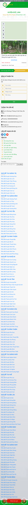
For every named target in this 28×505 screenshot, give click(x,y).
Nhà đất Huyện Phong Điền (8, 384)
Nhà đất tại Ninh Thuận (9, 236)
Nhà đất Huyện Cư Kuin (7, 407)
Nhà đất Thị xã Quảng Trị (8, 186)
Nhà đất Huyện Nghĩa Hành (8, 357)
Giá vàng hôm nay (8, 141)
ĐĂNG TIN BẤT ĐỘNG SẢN (17, 1)
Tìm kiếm (3, 161)
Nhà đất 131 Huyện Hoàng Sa (9, 480)
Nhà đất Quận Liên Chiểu (8, 492)
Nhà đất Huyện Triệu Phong (8, 181)
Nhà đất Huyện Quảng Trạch (9, 199)
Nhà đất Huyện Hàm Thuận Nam (10, 346)
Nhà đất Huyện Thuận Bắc (8, 239)
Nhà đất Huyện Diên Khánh (8, 317)
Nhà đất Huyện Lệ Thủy (7, 201)
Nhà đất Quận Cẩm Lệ (7, 487)
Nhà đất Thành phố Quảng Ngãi (10, 371)
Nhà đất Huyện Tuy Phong (8, 339)
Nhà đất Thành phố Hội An (8, 469)
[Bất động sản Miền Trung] (14, 4)
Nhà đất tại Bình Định (8, 427)
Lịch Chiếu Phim (7, 150)
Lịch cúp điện (7, 145)
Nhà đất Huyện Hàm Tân (8, 344)
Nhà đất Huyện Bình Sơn (8, 364)
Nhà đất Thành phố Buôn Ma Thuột (11, 424)
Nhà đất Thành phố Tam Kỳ (8, 474)
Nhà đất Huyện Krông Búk (8, 400)
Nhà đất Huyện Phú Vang (8, 389)
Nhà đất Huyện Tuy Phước (8, 437)
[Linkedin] (5, 134)
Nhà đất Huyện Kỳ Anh (7, 292)
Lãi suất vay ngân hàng (10, 147)
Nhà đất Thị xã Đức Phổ (7, 359)
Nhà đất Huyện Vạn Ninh (8, 324)
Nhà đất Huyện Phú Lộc (7, 377)
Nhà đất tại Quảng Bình (9, 196)
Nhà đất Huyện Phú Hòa (8, 221)
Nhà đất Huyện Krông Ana (8, 405)
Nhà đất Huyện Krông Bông (8, 402)
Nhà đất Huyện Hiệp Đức (8, 455)
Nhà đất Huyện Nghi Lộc (8, 267)
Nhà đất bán (14, 60)
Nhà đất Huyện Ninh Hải (8, 246)
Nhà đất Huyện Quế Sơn (8, 452)
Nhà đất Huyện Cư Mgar (8, 419)
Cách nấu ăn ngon (6, 158)
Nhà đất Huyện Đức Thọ (7, 306)
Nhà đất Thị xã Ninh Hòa (8, 321)
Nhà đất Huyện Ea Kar (7, 398)
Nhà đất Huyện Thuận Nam (8, 244)
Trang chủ (5, 14)
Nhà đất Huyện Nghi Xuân (8, 304)
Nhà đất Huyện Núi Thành (8, 467)
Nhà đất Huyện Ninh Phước (8, 249)
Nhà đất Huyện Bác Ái (7, 242)
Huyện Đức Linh (5, 65)
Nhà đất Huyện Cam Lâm (8, 314)
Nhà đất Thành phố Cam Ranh (9, 312)
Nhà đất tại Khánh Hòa (9, 309)
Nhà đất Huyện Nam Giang (8, 450)
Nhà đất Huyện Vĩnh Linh (8, 193)
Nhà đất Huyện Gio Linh (7, 178)
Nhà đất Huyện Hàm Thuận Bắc (10, 337)
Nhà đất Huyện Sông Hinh (8, 224)
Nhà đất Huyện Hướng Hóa (8, 176)
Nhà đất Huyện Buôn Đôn (8, 417)
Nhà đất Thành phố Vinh (8, 276)
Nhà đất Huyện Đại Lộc (7, 457)
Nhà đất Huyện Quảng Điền (9, 382)
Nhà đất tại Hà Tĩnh (7, 279)
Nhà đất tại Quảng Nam (9, 445)
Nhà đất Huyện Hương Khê (8, 282)
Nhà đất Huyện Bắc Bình (8, 349)
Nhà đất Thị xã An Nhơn (7, 439)
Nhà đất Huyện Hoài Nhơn (8, 430)
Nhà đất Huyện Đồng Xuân (8, 214)
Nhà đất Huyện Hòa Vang (8, 482)
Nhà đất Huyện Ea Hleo (7, 414)
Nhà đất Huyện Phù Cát (7, 435)
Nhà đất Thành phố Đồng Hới (9, 203)
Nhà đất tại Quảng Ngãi (9, 354)
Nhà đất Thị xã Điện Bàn (8, 472)
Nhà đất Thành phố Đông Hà (9, 188)
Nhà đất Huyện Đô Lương (8, 271)
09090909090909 (20, 70)
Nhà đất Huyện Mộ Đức (7, 362)
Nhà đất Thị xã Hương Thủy (8, 380)
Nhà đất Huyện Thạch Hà (8, 287)
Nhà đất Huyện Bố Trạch (8, 206)
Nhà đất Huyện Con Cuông (8, 259)
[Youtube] (7, 134)
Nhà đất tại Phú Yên (8, 211)
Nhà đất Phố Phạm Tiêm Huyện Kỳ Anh (12, 284)
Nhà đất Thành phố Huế (7, 392)
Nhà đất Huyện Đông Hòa (8, 229)
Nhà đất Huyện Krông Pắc (8, 422)
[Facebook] (2, 134)
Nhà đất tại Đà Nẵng (8, 477)
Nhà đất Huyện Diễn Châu (8, 269)
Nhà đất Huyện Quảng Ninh (9, 208)
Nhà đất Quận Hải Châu (8, 489)
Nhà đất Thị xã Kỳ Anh (7, 296)
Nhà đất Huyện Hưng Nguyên (9, 264)
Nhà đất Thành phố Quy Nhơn (9, 442)
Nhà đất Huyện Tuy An (7, 226)
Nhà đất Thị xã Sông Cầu (8, 231)
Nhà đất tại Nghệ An (8, 256)
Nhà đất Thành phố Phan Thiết (9, 351)
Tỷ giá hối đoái (7, 152)
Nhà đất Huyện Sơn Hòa (8, 219)
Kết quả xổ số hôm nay (9, 143)
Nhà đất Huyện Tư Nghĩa (8, 369)
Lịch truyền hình (7, 156)
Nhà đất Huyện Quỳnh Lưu (8, 262)
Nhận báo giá (14, 501)
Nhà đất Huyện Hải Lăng (8, 183)
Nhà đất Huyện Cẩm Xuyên (8, 289)
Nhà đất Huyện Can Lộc (7, 301)
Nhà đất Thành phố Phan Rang (9, 254)
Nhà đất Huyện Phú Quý (7, 332)
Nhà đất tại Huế (6, 374)
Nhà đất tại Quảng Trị (8, 173)
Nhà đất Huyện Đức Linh (8, 342)
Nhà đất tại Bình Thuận (9, 329)
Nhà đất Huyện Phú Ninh (8, 462)
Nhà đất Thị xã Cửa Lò (7, 274)
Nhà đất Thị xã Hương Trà (8, 387)
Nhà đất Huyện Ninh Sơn (8, 251)
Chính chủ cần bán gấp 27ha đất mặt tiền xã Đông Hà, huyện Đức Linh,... (14, 56)
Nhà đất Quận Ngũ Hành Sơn (9, 497)
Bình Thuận (12, 14)
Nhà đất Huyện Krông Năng (9, 410)
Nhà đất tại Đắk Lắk (8, 395)
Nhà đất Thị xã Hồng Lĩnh (8, 294)
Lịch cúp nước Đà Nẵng (10, 154)
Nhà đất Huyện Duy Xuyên (8, 448)
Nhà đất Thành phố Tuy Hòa (9, 233)
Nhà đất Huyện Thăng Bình (8, 464)
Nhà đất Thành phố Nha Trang (9, 326)
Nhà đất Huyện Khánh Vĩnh (8, 319)
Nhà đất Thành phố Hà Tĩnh (9, 299)
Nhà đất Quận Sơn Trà (7, 494)
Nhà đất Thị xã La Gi (6, 334)
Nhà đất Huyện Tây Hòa (7, 217)
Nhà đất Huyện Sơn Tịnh (8, 367)
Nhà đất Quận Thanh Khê (8, 485)
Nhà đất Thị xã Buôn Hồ (7, 412)
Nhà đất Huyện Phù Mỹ (7, 432)
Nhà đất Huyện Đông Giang (9, 460)
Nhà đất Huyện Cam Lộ (7, 190)
